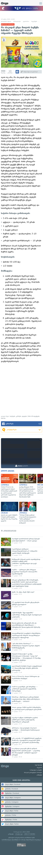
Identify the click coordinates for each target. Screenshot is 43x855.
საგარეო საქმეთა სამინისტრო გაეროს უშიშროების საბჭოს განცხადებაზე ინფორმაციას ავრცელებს (21, 721)
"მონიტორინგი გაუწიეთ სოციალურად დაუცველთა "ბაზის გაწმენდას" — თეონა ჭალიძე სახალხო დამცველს (27, 513)
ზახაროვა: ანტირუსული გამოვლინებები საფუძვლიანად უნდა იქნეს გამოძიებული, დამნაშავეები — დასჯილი (21, 700)
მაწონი (3, 418)
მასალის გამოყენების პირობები (33, 772)
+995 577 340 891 (29, 834)
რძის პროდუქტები (34, 416)
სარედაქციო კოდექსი (36, 770)
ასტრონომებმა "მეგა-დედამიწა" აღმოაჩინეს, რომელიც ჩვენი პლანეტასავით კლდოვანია (21, 616)
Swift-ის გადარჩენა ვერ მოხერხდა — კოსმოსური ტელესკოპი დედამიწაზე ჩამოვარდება (21, 690)
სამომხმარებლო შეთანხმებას (10, 839)
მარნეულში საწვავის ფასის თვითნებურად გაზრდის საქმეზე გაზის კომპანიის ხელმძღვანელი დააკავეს (21, 562)
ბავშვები (12, 416)
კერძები (18, 416)
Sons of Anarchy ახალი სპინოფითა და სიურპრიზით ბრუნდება (21, 679)
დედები (24, 416)
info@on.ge (19, 834)
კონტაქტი (39, 775)
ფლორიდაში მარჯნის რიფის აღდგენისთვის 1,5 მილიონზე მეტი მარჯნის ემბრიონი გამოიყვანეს (21, 669)
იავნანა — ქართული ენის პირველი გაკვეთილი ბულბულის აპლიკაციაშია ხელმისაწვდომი (21, 573)
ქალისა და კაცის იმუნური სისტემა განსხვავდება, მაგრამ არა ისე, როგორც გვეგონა (9, 512)
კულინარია (26, 21)
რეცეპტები (34, 21)
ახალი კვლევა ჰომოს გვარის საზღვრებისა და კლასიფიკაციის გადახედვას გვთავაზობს (21, 710)
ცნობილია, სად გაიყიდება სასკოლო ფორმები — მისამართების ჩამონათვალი (21, 731)
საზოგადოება (17, 21)
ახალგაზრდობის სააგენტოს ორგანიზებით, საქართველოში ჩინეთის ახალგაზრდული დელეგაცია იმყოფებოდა (21, 636)
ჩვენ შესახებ (38, 765)
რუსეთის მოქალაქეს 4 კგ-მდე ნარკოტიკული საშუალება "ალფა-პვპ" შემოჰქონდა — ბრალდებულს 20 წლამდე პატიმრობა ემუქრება (21, 658)
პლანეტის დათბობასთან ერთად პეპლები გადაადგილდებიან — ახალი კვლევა (21, 542)
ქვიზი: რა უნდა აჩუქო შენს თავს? (21, 595)
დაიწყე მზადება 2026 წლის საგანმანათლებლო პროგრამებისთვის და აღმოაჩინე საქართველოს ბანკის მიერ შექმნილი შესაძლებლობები (27, 486)
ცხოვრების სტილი (6, 21)
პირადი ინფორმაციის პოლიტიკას (31, 839)
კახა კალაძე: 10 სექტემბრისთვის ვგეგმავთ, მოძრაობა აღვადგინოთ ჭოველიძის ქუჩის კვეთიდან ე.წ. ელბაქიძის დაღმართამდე (21, 741)
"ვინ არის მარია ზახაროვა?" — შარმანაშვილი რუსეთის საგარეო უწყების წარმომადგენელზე (21, 647)
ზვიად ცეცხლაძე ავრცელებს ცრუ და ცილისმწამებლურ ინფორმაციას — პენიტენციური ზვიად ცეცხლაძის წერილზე (21, 626)
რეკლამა (39, 767)
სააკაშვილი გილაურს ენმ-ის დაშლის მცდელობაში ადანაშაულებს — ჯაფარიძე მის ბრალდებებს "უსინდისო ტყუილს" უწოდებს (21, 753)
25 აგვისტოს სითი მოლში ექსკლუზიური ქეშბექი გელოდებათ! (21, 605)
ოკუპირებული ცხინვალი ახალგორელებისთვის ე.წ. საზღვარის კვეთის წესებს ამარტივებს (21, 552)
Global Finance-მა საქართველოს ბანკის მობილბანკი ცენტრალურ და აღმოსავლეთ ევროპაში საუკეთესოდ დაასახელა (9, 486)
